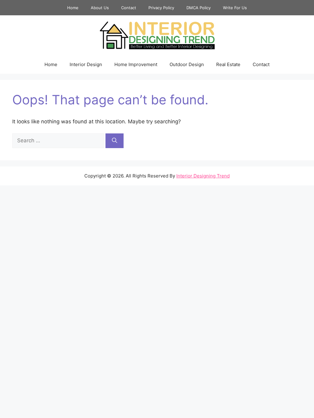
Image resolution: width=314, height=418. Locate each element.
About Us (100, 7)
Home (72, 7)
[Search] (114, 140)
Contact (128, 7)
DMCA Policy (198, 7)
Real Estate (228, 64)
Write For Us (235, 7)
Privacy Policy (161, 7)
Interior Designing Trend (203, 176)
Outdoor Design (187, 64)
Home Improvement (135, 64)
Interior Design (86, 64)
